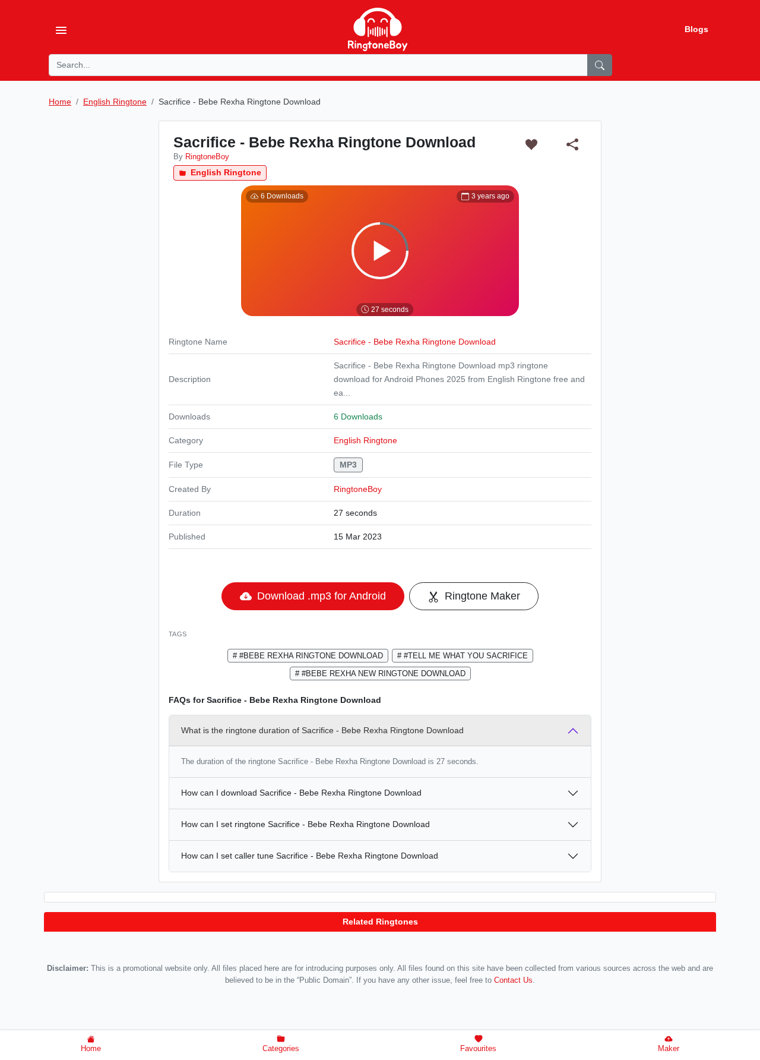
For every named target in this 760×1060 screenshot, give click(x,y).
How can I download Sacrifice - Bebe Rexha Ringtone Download (301, 792)
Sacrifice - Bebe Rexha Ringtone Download (415, 341)
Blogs (696, 29)
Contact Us (513, 980)
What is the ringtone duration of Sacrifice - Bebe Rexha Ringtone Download (322, 730)
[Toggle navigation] (61, 29)
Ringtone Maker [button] (481, 596)
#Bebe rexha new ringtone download (382, 673)
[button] (531, 144)
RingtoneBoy (358, 489)
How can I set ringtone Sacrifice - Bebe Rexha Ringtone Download (305, 824)
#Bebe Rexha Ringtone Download (310, 655)
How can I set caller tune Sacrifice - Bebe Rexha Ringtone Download (309, 855)
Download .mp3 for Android (320, 596)
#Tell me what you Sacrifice (464, 655)
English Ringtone (224, 172)
